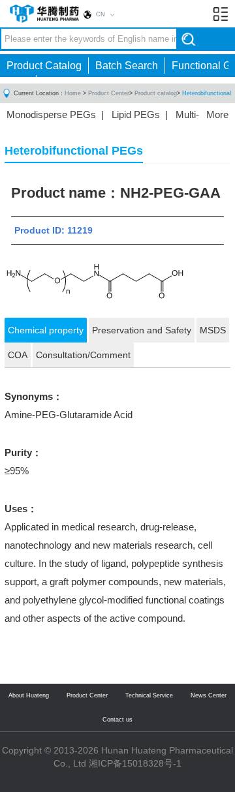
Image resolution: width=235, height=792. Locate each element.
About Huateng (28, 695)
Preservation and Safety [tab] (141, 330)
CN (100, 14)
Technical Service (149, 695)
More (217, 114)
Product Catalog (44, 65)
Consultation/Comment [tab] (83, 355)
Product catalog (155, 93)
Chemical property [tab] (46, 330)
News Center (209, 695)
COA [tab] (17, 355)
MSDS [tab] (213, 330)
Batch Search (126, 65)
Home (73, 93)
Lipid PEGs (136, 114)
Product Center (108, 93)
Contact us (117, 719)
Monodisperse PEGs (51, 114)
